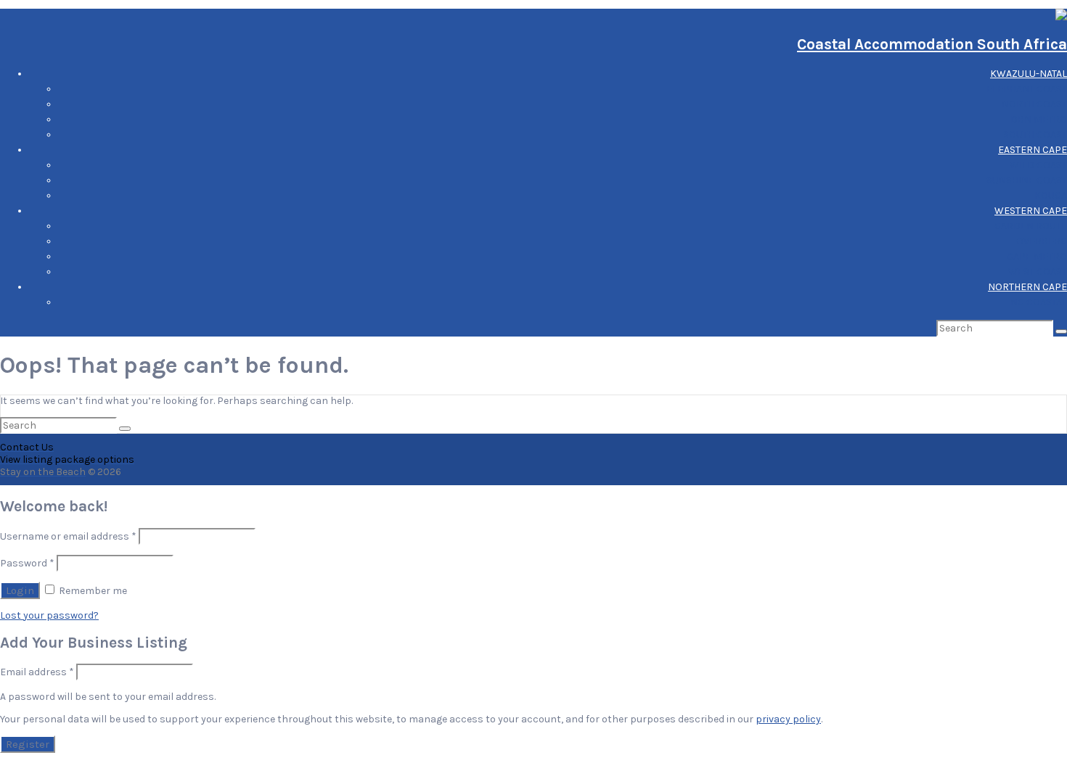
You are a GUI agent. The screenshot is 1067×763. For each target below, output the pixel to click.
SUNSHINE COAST (1026, 180)
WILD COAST (1038, 165)
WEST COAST (1037, 271)
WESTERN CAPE (1030, 211)
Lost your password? (49, 615)
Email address (37, 672)
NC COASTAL (1038, 302)
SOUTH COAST (1035, 134)
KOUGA (1050, 195)
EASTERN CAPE (1032, 150)
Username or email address (68, 536)
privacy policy (788, 719)
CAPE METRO (1037, 256)
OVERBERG (1041, 241)
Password (27, 563)
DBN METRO (1038, 119)
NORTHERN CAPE (1027, 287)
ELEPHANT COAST (1026, 89)
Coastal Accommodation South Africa (932, 44)
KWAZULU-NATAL (1028, 73)
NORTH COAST (1034, 104)
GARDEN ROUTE (1030, 226)
